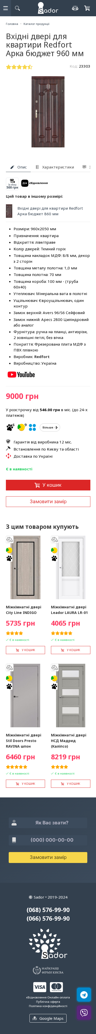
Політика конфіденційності (48, 1006)
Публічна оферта (48, 1002)
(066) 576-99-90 (48, 918)
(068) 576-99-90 (48, 910)
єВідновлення (36, 997)
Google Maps (51, 1018)
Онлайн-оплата (58, 997)
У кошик (51, 485)
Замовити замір (48, 501)
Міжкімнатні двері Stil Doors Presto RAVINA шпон (23, 741)
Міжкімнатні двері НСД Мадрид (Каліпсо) (68, 741)
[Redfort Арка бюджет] (21, 377)
